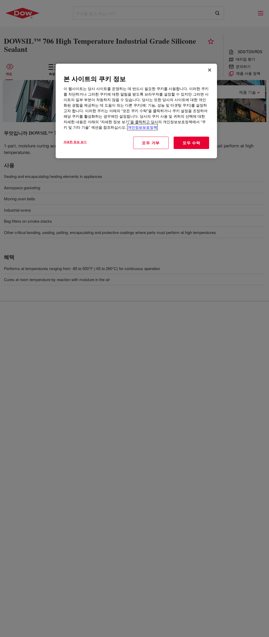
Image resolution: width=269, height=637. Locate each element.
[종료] (209, 70)
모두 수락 (191, 143)
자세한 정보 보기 (75, 142)
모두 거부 (151, 143)
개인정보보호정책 (142, 127)
